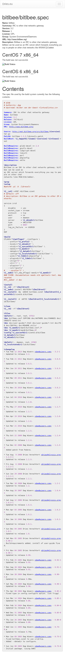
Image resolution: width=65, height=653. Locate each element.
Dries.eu (7, 3)
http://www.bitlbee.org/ (17, 39)
